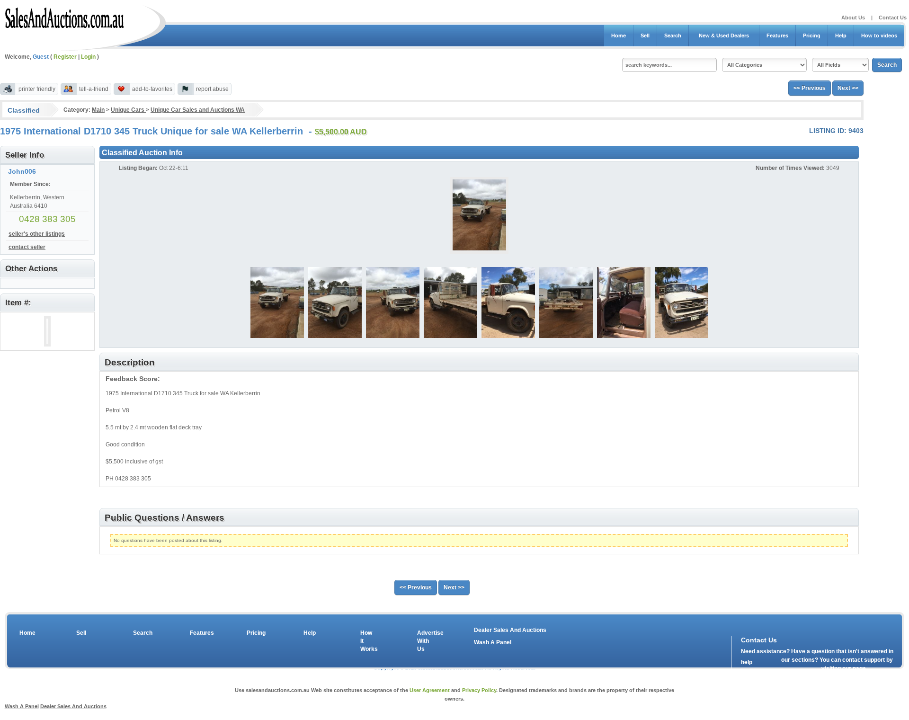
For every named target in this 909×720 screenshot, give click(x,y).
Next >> (848, 88)
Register (65, 56)
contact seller (27, 247)
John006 (22, 171)
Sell (645, 35)
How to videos (879, 35)
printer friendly (36, 89)
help (746, 662)
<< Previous (809, 88)
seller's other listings (37, 234)
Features (777, 35)
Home (618, 35)
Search (672, 35)
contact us (795, 670)
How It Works (367, 641)
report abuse (212, 89)
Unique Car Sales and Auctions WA (198, 110)
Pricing (811, 35)
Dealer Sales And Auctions (510, 630)
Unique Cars (128, 110)
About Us (853, 17)
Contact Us (893, 17)
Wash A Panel (492, 642)
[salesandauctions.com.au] (65, 16)
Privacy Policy (479, 690)
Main (98, 110)
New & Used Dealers (724, 35)
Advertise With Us (424, 641)
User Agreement (430, 690)
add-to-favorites (152, 89)
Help (841, 35)
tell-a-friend (93, 89)
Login (88, 56)
